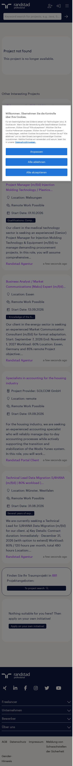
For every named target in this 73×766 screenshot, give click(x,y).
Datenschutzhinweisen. (23, 145)
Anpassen (35, 154)
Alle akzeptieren (35, 174)
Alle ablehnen (35, 164)
